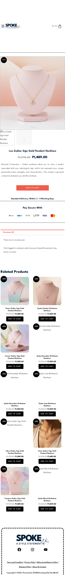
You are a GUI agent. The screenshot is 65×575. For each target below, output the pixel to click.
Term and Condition (15, 562)
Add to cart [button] (14, 319)
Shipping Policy (25, 567)
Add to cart (32, 188)
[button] (4, 26)
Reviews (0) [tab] (8, 232)
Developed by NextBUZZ (48, 573)
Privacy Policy (30, 562)
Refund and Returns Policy (47, 562)
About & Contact (39, 567)
